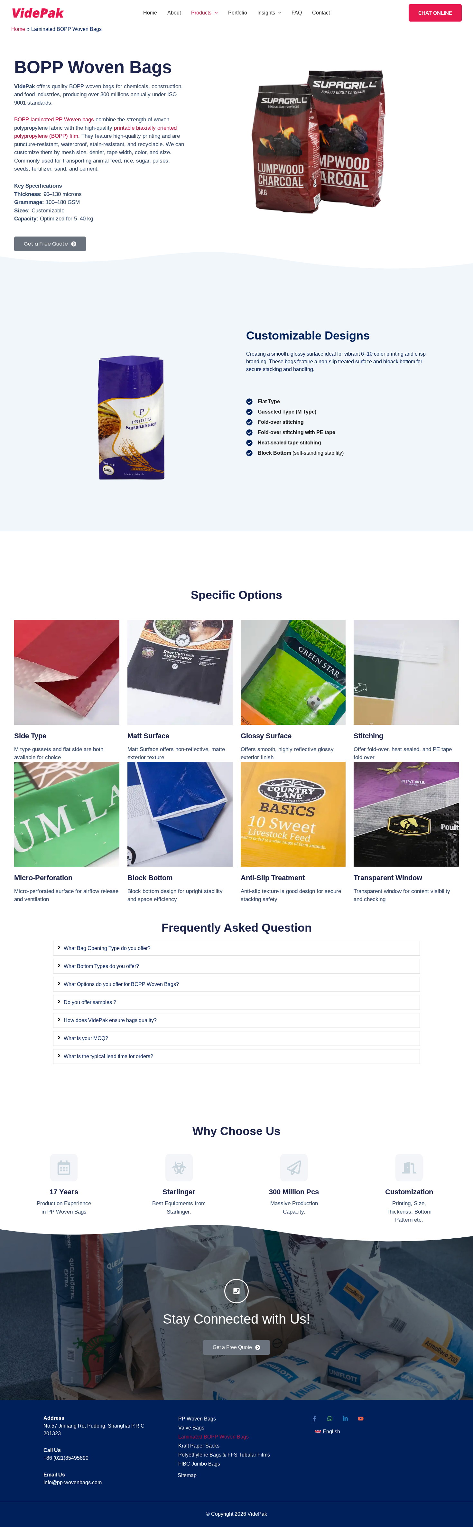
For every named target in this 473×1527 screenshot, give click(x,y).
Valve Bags (191, 1427)
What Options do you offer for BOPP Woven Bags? (121, 984)
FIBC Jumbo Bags (199, 1463)
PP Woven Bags (197, 1418)
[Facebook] (314, 1418)
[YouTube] (361, 1418)
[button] (214, 13)
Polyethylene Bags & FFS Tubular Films (224, 1454)
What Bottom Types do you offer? (101, 966)
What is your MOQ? (86, 1038)
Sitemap (187, 1475)
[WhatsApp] (330, 1418)
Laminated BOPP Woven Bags (213, 1436)
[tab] (236, 948)
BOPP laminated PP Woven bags (54, 119)
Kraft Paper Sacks (198, 1445)
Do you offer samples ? (90, 1002)
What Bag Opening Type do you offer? (107, 948)
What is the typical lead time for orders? (108, 1056)
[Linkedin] (345, 1418)
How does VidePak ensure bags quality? (110, 1020)
